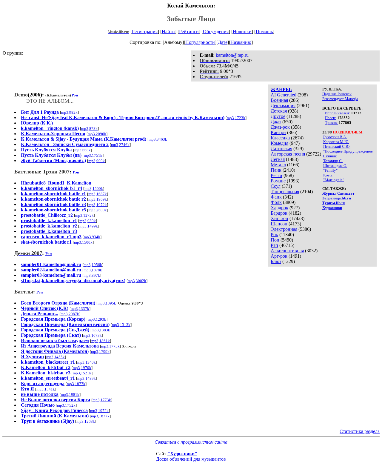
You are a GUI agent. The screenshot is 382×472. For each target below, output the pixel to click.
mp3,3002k (137, 281)
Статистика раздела (360, 431)
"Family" (330, 170)
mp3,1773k (110, 346)
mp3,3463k (158, 139)
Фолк (276, 202)
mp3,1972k (99, 410)
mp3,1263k (85, 421)
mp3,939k (87, 221)
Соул (276, 186)
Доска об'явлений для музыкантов (191, 459)
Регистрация (145, 31)
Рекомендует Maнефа (340, 98)
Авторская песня (288, 153)
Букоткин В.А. (335, 137)
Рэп (274, 245)
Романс (278, 180)
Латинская (281, 148)
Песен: (330, 118)
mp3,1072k (97, 204)
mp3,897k (92, 275)
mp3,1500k (93, 188)
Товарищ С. (333, 161)
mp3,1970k (82, 367)
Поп (275, 239)
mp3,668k (82, 150)
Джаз (276, 121)
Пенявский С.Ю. (336, 146)
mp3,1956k (93, 264)
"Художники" (182, 453)
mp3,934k (92, 237)
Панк (276, 170)
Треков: (331, 122)
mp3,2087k (70, 314)
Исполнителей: (337, 113)
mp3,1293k (97, 319)
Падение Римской (337, 94)
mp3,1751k (93, 155)
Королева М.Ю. (336, 141)
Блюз (276, 261)
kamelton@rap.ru (232, 55)
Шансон (279, 223)
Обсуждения (216, 31)
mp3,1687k (97, 194)
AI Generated (283, 94)
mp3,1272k (84, 215)
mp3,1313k (121, 324)
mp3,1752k (66, 405)
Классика (280, 137)
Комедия (279, 143)
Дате (222, 42)
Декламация (283, 105)
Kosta (327, 175)
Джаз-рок (280, 127)
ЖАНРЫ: (281, 89)
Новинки (242, 31)
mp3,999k (96, 161)
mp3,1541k (45, 389)
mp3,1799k (100, 351)
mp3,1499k (88, 226)
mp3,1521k (82, 373)
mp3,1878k (93, 270)
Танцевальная (285, 191)
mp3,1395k (107, 303)
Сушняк (330, 156)
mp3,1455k (55, 357)
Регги (276, 175)
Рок (274, 234)
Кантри (278, 132)
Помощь (264, 31)
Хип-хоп (279, 218)
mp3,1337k (80, 308)
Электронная (284, 229)
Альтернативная (287, 250)
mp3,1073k (92, 335)
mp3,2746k (120, 144)
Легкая (278, 159)
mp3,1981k (70, 394)
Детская (279, 110)
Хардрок (279, 207)
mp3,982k (69, 112)
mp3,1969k (97, 199)
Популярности (200, 42)
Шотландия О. (335, 165)
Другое (278, 116)
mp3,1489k (86, 378)
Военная (279, 100)
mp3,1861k (100, 341)
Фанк (276, 196)
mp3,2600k (97, 210)
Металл (278, 164)
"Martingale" (333, 180)
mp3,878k (89, 128)
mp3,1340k (86, 362)
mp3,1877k (76, 384)
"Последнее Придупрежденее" (348, 151)
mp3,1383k (101, 330)
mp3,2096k (97, 134)
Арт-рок (279, 256)
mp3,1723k (236, 118)
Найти (168, 31)
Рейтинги (189, 31)
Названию (240, 42)
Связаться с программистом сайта (191, 442)
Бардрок (279, 213)
